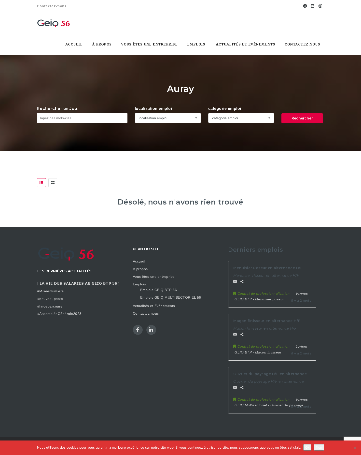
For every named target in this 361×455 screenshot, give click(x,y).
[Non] (354, 447)
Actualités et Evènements (245, 44)
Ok (307, 447)
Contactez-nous (51, 6)
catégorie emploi (224, 108)
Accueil (74, 44)
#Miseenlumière (50, 291)
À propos (102, 44)
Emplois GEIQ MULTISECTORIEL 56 (170, 297)
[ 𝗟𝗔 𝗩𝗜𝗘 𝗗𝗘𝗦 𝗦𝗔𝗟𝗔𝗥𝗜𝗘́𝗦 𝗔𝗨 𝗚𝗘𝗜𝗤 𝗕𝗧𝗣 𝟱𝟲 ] (78, 283)
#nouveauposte (50, 299)
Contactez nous (302, 44)
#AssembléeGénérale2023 (59, 314)
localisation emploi (153, 108)
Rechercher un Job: (57, 108)
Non (319, 447)
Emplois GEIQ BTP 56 (158, 290)
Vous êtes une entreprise (149, 44)
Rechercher (302, 118)
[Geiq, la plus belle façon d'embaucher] (54, 23)
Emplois (196, 44)
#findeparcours (49, 306)
